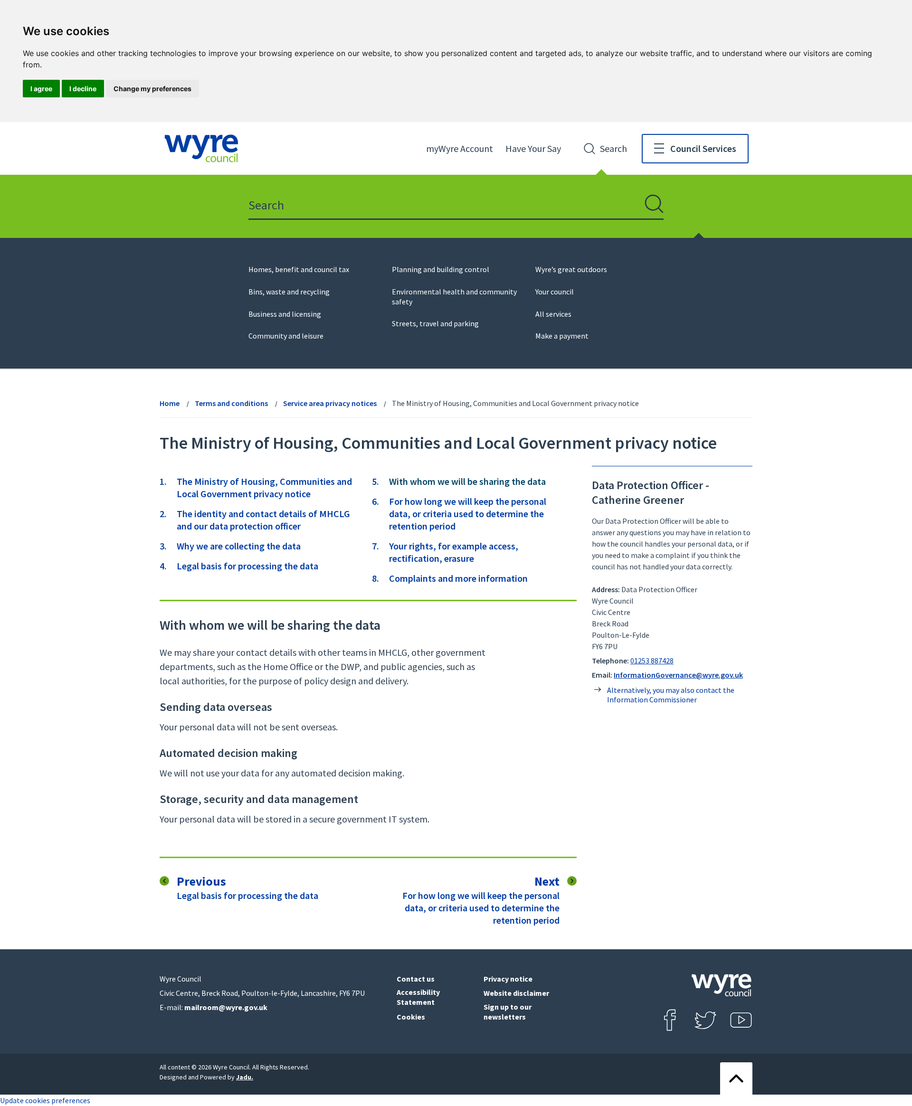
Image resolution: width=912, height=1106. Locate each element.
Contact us (416, 978)
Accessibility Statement (418, 997)
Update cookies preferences (45, 1100)
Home (170, 403)
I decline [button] (82, 89)
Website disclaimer (516, 993)
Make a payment (562, 335)
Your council (554, 291)
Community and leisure (285, 335)
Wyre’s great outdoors (571, 269)
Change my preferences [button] (152, 89)
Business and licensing (284, 314)
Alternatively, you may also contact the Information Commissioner (670, 695)
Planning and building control (440, 269)
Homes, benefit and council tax (298, 269)
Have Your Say (533, 148)
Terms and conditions (231, 403)
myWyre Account (459, 148)
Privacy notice (508, 978)
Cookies (411, 1016)
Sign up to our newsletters (508, 1011)
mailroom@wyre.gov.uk (225, 1007)
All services (553, 314)
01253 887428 (652, 660)
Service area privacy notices (330, 403)
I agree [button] (41, 89)
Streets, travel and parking (435, 323)
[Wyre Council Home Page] (201, 148)
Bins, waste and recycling (289, 291)
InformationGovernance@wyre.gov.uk (678, 675)
